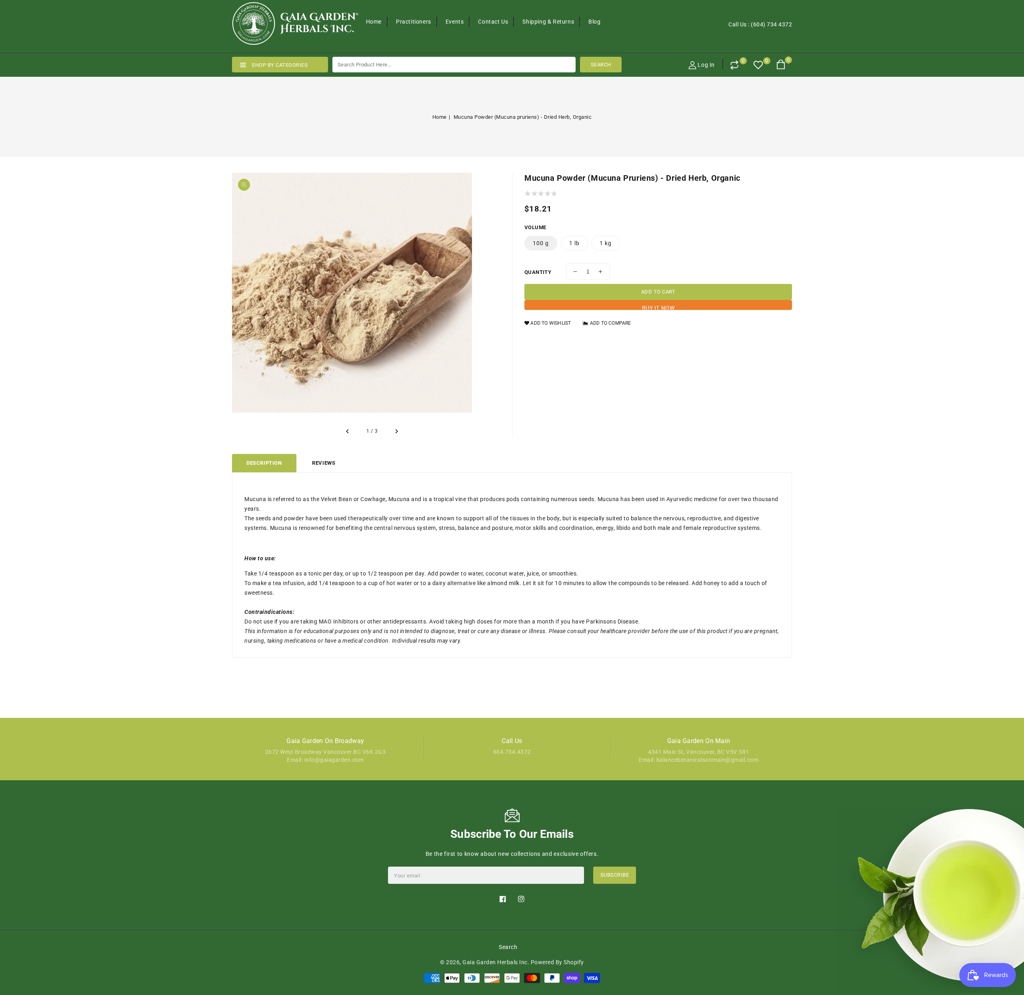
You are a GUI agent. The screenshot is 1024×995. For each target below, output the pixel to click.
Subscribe (614, 875)
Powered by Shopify (557, 962)
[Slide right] (396, 431)
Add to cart (658, 292)
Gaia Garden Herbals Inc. (495, 962)
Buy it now (658, 307)
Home (439, 117)
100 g (541, 243)
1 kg (606, 243)
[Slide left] (348, 431)
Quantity (537, 272)
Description (264, 463)
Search (508, 947)
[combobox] (454, 64)
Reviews (323, 463)
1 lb (574, 243)
